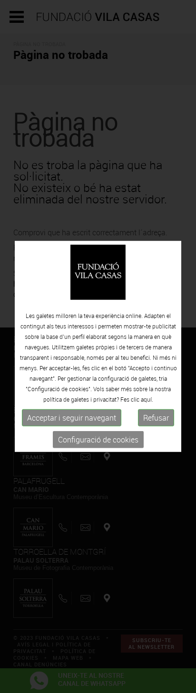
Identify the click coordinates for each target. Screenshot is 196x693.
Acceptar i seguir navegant (71, 418)
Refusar (156, 418)
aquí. (147, 399)
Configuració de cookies (98, 439)
